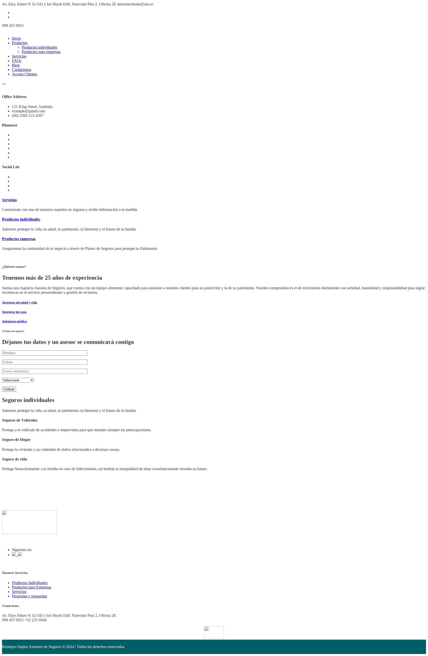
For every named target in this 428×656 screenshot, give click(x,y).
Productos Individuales (30, 583)
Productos (19, 43)
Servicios (19, 56)
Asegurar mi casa (14, 312)
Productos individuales (39, 47)
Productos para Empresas (31, 587)
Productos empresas (19, 239)
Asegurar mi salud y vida (19, 302)
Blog (16, 65)
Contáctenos (21, 69)
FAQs (16, 61)
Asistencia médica (14, 321)
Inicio (16, 38)
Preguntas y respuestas (29, 596)
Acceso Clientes (24, 74)
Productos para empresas (41, 52)
